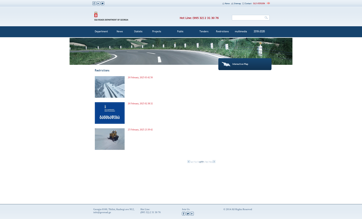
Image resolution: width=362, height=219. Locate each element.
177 (201, 162)
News (120, 31)
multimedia (241, 31)
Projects (156, 31)
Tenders (203, 31)
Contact (248, 3)
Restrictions (222, 31)
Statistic (138, 31)
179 (209, 162)
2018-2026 (259, 31)
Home (227, 3)
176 (197, 162)
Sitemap (237, 3)
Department (101, 31)
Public (180, 31)
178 (205, 162)
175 (194, 162)
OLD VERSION (259, 3)
